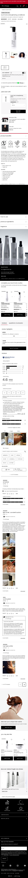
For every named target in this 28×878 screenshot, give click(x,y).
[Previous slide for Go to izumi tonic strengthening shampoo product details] (2, 297)
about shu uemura (5, 818)
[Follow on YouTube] (25, 866)
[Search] (17, 6)
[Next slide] (25, 303)
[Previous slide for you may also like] (2, 749)
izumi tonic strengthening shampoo (4, 307)
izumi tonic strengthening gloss (17, 96)
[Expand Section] (14, 336)
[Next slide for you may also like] (25, 749)
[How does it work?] (11, 73)
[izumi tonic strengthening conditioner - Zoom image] (14, 37)
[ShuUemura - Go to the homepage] (5, 6)
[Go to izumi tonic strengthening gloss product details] (5, 98)
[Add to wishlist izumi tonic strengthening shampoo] (11, 292)
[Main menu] (26, 6)
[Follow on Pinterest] (10, 866)
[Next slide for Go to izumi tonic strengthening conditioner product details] (25, 297)
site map (8, 873)
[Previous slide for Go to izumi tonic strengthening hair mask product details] (14, 744)
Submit (4, 858)
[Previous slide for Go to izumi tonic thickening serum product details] (2, 744)
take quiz (11, 129)
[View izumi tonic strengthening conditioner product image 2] (14, 55)
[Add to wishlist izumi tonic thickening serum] (11, 739)
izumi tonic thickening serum (6, 752)
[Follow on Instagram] (18, 866)
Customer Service (5, 814)
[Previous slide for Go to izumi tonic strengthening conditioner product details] (14, 297)
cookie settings (17, 873)
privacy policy (21, 870)
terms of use (10, 852)
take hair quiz (8, 727)
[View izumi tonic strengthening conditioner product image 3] (22, 55)
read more (4, 791)
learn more (8, 76)
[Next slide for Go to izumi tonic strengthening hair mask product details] (25, 744)
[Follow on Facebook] (3, 866)
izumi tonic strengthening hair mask (18, 752)
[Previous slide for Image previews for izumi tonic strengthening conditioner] (2, 55)
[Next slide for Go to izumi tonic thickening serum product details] (12, 744)
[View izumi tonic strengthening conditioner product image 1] (6, 55)
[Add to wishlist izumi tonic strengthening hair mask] (24, 739)
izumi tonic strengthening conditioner (17, 307)
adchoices (14, 870)
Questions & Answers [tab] (16, 323)
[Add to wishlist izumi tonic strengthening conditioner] (26, 24)
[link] (23, 6)
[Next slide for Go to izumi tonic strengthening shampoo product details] (12, 297)
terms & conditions (3, 873)
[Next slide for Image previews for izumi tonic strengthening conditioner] (26, 55)
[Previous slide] (2, 303)
